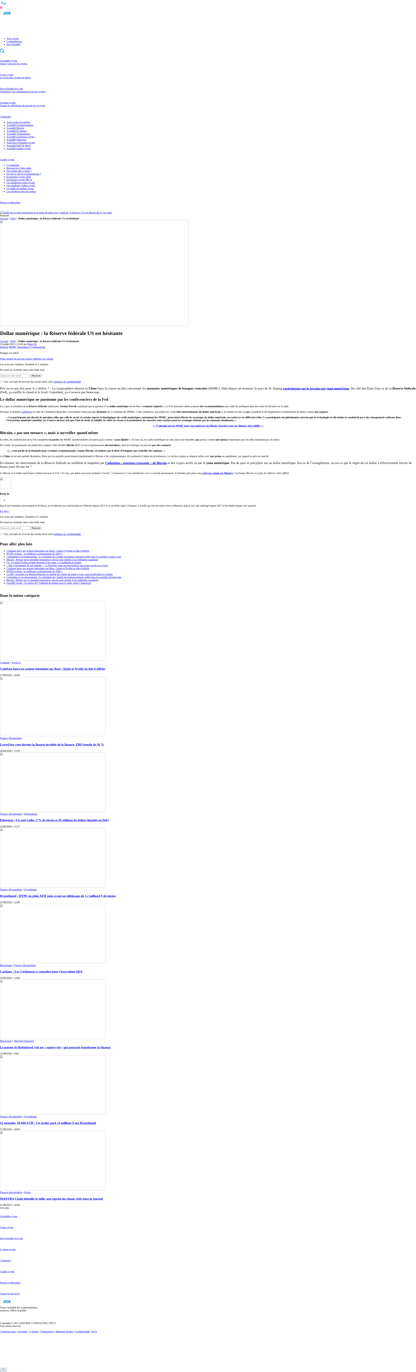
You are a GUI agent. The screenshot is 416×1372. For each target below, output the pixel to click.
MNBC (13, 347)
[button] (208, 4)
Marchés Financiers (24, 1041)
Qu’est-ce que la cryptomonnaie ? (23, 174)
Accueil (4, 218)
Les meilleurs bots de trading (21, 191)
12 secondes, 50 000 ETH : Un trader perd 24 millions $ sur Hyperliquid (48, 1123)
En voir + (5, 511)
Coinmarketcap (14, 41)
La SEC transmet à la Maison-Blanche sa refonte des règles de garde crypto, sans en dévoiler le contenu (59, 574)
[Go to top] (3, 1370)
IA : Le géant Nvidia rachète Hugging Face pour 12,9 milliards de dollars (43, 562)
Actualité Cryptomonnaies (19, 125)
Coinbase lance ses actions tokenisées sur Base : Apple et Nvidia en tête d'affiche (47, 550)
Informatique (30, 814)
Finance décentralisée (11, 738)
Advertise (22, 1331)
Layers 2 (16, 662)
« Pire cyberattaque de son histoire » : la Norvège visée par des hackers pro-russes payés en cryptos (57, 565)
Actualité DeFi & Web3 (18, 145)
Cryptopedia (12, 165)
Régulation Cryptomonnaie (31, 347)
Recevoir (36, 376)
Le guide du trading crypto (20, 188)
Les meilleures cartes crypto (20, 182)
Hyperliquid (30, 889)
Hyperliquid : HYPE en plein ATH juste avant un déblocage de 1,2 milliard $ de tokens (58, 896)
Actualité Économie (16, 131)
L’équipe (33, 1331)
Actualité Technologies (18, 134)
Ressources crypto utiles (18, 168)
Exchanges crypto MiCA (19, 179)
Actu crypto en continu (18, 122)
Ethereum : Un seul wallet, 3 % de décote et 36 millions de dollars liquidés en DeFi (54, 820)
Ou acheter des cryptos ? (19, 171)
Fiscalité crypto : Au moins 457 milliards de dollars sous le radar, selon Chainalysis (48, 583)
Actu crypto (12, 38)
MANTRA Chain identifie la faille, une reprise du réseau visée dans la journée (51, 1198)
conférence (26, 411)
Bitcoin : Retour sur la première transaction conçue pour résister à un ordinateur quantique (52, 559)
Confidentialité (82, 1331)
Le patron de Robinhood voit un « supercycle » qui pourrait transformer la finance (55, 1047)
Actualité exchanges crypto (20, 136)
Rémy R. (32, 344)
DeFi (13, 218)
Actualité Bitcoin (15, 128)
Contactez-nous (8, 1331)
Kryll (94, 1331)
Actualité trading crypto (18, 148)
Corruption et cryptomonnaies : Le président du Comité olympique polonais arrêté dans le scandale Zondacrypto (63, 556)
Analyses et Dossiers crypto (20, 142)
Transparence (47, 1331)
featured (4, 347)
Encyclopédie (13, 44)
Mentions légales (64, 1331)
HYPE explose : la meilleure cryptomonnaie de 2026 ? (34, 553)
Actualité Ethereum (16, 139)
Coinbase (5, 662)
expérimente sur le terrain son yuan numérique (316, 388)
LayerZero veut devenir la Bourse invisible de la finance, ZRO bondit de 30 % (52, 744)
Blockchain (6, 965)
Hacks (27, 1192)
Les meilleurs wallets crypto (20, 185)
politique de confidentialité (67, 381)
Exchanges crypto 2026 (18, 176)
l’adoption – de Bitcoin (136, 463)
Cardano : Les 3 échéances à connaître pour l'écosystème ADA (41, 971)
